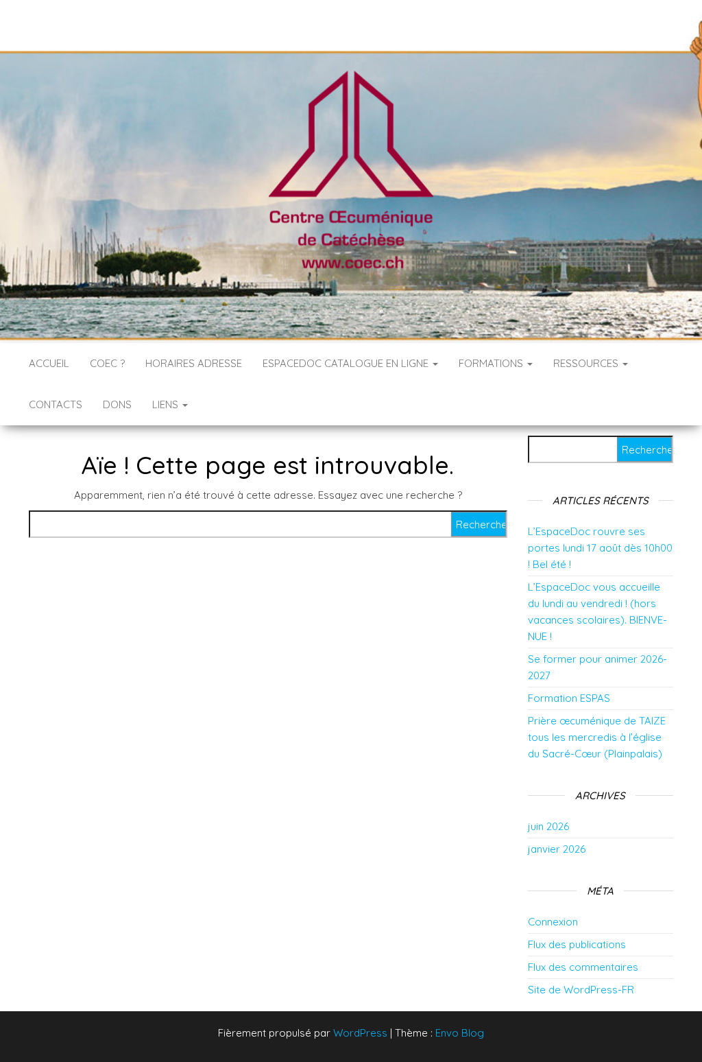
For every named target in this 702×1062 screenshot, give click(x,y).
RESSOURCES (587, 363)
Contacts (55, 404)
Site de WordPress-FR (581, 989)
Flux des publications (577, 944)
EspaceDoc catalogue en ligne (347, 363)
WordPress (360, 1032)
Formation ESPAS (569, 698)
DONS (117, 404)
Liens (166, 404)
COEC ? (107, 363)
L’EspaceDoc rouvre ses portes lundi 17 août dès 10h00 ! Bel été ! (600, 548)
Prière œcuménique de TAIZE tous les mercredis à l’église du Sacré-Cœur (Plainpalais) (597, 737)
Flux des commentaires (583, 967)
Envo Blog (459, 1032)
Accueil (49, 363)
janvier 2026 (556, 849)
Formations (492, 363)
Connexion (553, 921)
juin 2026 (548, 826)
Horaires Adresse (193, 363)
